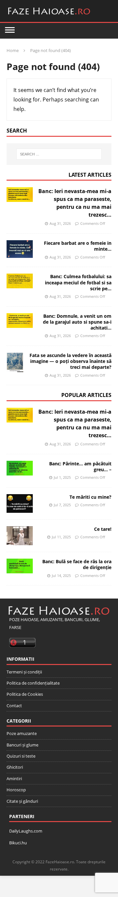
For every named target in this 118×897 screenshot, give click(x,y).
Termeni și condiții (24, 672)
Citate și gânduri (22, 801)
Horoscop (16, 790)
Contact (14, 706)
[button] (10, 30)
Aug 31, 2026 (60, 223)
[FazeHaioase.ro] (49, 17)
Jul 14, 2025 (61, 575)
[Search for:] (59, 154)
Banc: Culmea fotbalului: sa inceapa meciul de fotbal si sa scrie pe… (78, 282)
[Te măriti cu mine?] (20, 503)
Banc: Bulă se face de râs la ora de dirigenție (76, 564)
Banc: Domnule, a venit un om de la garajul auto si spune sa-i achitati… (77, 322)
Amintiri (14, 778)
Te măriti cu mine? (90, 497)
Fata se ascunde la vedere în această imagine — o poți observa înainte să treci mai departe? (70, 361)
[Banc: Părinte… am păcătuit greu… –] (20, 468)
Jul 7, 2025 (62, 504)
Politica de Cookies (25, 694)
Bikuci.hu (18, 843)
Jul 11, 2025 (61, 536)
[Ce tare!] (20, 536)
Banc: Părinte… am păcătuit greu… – (80, 466)
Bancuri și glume (22, 745)
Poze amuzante (22, 733)
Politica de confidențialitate (33, 683)
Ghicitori (15, 767)
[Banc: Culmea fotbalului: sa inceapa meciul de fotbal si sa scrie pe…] (20, 281)
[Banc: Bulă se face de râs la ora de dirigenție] (20, 566)
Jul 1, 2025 (62, 477)
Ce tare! (102, 529)
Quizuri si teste (21, 756)
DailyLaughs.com (25, 831)
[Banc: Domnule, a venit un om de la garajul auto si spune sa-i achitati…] (20, 320)
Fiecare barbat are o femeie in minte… (77, 246)
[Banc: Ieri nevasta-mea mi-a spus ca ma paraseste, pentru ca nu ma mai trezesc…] (20, 194)
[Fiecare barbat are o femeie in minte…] (20, 249)
